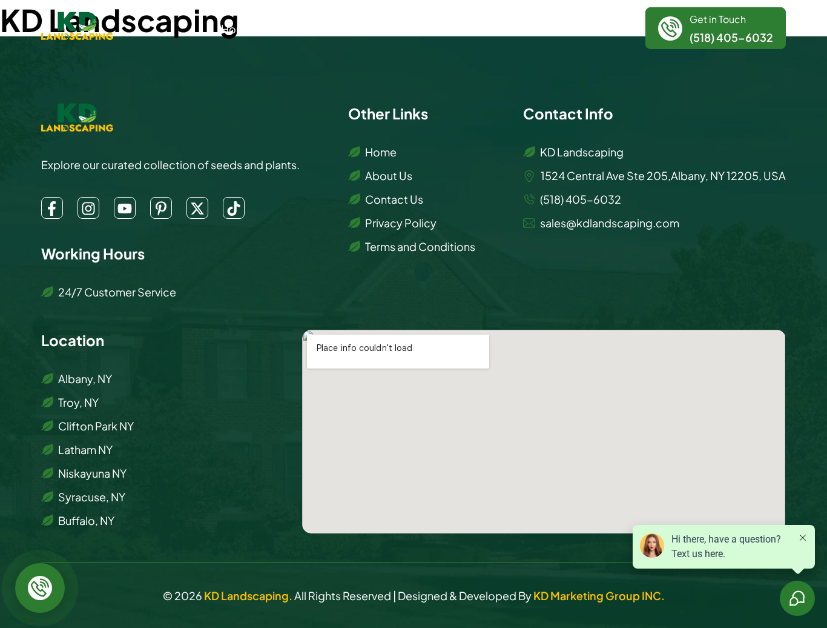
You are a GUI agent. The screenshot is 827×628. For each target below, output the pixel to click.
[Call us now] (40, 588)
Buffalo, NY (86, 520)
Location (417, 28)
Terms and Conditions (420, 246)
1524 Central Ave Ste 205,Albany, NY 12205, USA (662, 175)
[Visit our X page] (197, 208)
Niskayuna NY (92, 472)
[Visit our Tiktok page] (233, 208)
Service (348, 28)
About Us (290, 28)
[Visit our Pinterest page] (161, 208)
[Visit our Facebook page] (52, 208)
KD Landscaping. (249, 595)
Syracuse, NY (91, 496)
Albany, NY (85, 378)
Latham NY (85, 449)
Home (236, 28)
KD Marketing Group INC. (599, 595)
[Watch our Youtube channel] (124, 208)
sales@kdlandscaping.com (609, 222)
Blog (478, 28)
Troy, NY (78, 401)
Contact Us (533, 28)
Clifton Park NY (96, 425)
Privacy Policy (401, 222)
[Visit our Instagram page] (88, 208)
